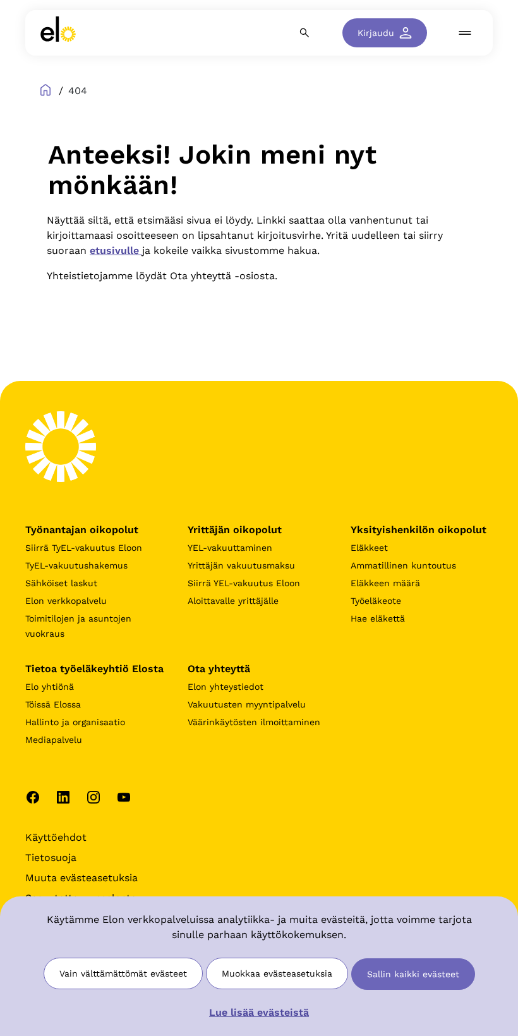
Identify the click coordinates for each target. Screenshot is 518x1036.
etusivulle (116, 250)
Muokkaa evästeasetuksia (277, 973)
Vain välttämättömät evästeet (123, 973)
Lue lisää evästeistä (259, 1012)
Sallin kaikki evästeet (413, 974)
